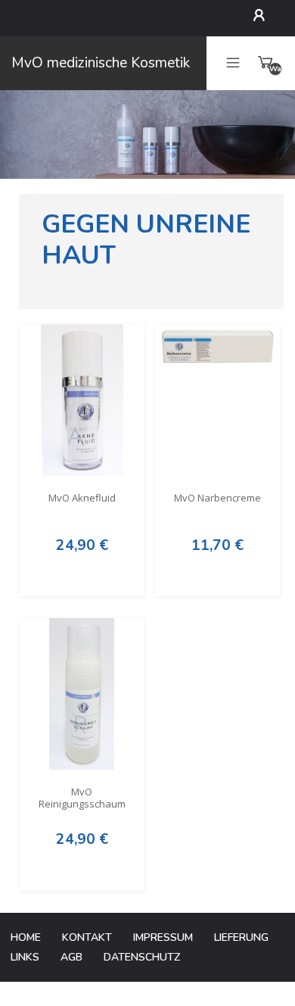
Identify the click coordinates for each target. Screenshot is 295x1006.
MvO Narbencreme (217, 498)
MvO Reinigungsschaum (82, 798)
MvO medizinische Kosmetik (100, 63)
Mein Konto (262, 15)
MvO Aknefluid (82, 498)
